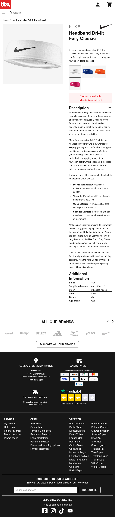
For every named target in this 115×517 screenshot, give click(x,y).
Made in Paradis (78, 459)
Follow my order (12, 430)
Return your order (35, 404)
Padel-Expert (76, 470)
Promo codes (11, 438)
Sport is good (98, 445)
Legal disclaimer (39, 438)
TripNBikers (97, 459)
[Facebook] (45, 511)
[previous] (108, 321)
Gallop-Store (76, 445)
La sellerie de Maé (79, 456)
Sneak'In (96, 438)
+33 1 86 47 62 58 (36, 379)
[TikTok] (62, 511)
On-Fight (74, 466)
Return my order (12, 434)
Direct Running (77, 430)
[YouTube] (70, 511)
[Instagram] (53, 511)
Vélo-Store (97, 463)
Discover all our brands (57, 344)
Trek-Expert (97, 452)
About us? (35, 423)
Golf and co (75, 448)
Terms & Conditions (40, 430)
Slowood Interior (100, 430)
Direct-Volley (76, 434)
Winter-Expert (98, 466)
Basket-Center (77, 423)
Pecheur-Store (99, 423)
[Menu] (3, 12)
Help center (10, 427)
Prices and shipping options (45, 445)
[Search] (11, 12)
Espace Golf (75, 438)
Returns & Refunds (40, 434)
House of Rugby (78, 452)
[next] (113, 321)
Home (6, 20)
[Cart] (110, 5)
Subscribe (89, 490)
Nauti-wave (75, 463)
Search (17, 12)
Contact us (36, 370)
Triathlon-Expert (99, 456)
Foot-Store (75, 441)
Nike (75, 26)
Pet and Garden (99, 427)
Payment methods (40, 441)
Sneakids (96, 441)
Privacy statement (39, 448)
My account (10, 423)
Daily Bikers (75, 427)
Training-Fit (97, 448)
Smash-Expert (98, 434)
